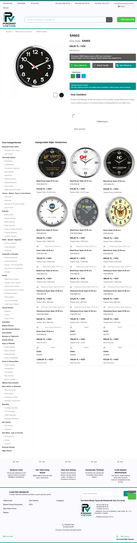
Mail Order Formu (9, 508)
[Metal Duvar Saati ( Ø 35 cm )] (85, 211)
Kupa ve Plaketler (8, 343)
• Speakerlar (7, 175)
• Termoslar (7, 197)
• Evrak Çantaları (8, 365)
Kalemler (5, 211)
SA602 (105, 351)
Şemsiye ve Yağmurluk (10, 336)
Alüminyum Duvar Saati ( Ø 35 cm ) (116, 291)
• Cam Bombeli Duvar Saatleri (13, 290)
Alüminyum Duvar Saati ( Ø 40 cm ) (83, 311)
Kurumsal (35, 3)
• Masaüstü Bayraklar (10, 418)
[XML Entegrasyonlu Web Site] (35, 536)
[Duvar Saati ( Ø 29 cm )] (52, 327)
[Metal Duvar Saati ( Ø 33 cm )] (119, 162)
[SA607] (85, 327)
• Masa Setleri (7, 393)
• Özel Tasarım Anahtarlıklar (12, 268)
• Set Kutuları (7, 154)
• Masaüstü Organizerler (11, 401)
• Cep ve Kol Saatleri (10, 300)
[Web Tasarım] (125, 536)
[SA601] (85, 347)
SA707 (105, 331)
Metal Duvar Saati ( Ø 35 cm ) (81, 230)
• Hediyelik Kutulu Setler (11, 150)
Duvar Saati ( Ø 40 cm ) (112, 230)
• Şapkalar (6, 311)
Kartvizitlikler (7, 333)
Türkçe (122, 6)
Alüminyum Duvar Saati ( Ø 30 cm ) (116, 271)
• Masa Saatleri (8, 297)
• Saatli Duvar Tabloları (10, 304)
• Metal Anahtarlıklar (9, 257)
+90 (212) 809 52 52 (62, 3)
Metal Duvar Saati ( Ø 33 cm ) (114, 181)
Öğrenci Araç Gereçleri (10, 383)
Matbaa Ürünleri (8, 325)
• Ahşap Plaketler (8, 354)
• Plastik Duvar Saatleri (10, 286)
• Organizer (7, 250)
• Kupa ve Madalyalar (10, 358)
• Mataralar (6, 200)
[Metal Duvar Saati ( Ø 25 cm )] (52, 267)
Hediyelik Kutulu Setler (10, 147)
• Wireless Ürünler (9, 179)
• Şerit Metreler (8, 436)
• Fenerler (6, 443)
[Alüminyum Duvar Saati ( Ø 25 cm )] (52, 287)
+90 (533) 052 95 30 (82, 3)
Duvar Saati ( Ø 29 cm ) (45, 331)
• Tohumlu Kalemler (9, 232)
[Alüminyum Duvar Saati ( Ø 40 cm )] (85, 307)
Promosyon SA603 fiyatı (79, 56)
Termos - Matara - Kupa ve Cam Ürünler (16, 193)
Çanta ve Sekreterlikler (10, 361)
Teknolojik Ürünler (9, 157)
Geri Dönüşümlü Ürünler (11, 329)
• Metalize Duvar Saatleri (11, 283)
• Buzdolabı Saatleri (9, 293)
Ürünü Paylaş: (76, 72)
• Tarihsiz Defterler (9, 243)
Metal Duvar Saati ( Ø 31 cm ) (47, 181)
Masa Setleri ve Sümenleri (11, 386)
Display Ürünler (7, 340)
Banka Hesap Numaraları (12, 504)
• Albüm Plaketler (8, 350)
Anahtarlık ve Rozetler (10, 254)
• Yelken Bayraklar (9, 415)
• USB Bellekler (8, 164)
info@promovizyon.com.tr (124, 3)
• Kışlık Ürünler (8, 318)
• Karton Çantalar (9, 379)
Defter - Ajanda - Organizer (11, 240)
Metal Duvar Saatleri (24, 31)
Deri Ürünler (6, 422)
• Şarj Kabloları (8, 172)
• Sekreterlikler (8, 368)
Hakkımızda (7, 500)
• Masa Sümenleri (9, 390)
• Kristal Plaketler (8, 347)
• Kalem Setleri (8, 214)
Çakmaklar (6, 322)
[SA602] (119, 347)
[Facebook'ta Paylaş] (78, 76)
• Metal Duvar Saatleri (10, 279)
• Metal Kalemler (8, 222)
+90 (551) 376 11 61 (101, 3)
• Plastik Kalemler (9, 218)
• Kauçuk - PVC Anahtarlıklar (12, 265)
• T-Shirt (5, 315)
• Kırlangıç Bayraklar (10, 408)
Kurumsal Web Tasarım (125, 539)
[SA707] (119, 327)
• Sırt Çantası (7, 372)
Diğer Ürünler (7, 451)
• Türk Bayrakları (8, 411)
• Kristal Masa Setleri (10, 397)
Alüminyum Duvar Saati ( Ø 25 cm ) (49, 291)
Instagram (60, 500)
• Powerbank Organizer (11, 168)
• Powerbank (7, 161)
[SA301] (52, 347)
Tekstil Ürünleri (7, 308)
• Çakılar (6, 440)
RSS (31, 504)
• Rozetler (6, 272)
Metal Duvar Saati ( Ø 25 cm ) (47, 271)
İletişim (6, 8)
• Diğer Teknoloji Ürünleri (11, 189)
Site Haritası (33, 500)
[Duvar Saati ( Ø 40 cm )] (119, 211)
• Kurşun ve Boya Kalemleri (12, 229)
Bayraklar (5, 404)
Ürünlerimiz (7, 3)
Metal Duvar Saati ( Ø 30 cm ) (81, 250)
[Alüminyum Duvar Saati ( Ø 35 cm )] (119, 287)
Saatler (9, 31)
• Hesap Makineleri (9, 182)
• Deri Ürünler (7, 426)
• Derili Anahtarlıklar (9, 261)
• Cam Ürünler (7, 207)
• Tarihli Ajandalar (9, 247)
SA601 (72, 351)
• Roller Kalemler (8, 225)
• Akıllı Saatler (7, 186)
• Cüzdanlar (7, 429)
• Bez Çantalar (8, 375)
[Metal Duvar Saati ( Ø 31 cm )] (52, 162)
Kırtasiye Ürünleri (8, 447)
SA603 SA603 (41, 31)
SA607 (72, 331)
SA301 (38, 351)
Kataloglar (21, 3)
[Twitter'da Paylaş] (83, 76)
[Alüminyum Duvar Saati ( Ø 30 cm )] (119, 267)
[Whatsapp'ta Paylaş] (73, 76)
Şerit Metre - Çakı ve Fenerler (12, 433)
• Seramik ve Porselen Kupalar (13, 204)
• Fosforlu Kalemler (9, 236)
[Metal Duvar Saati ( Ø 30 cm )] (85, 246)
